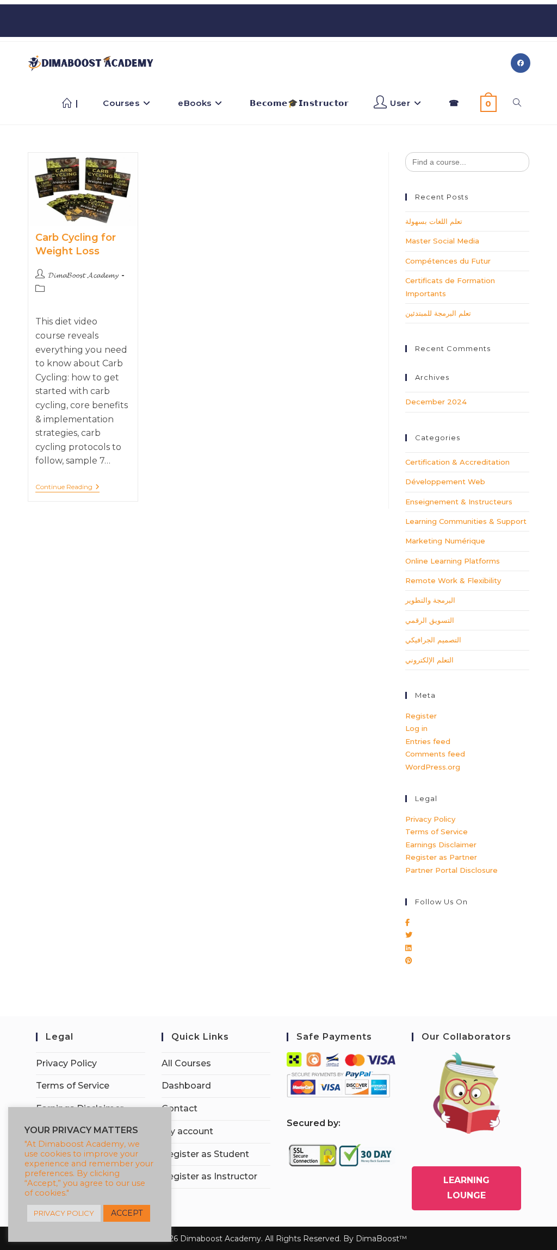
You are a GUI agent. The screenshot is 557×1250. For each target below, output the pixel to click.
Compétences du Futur (448, 261)
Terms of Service (436, 831)
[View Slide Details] (467, 1093)
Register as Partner (441, 857)
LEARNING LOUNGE (466, 1188)
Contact (179, 1108)
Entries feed (427, 741)
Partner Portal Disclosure (451, 870)
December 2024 (436, 401)
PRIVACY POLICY (64, 1213)
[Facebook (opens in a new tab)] (520, 63)
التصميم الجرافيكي (433, 639)
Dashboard (186, 1085)
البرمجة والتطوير (430, 600)
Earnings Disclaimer (440, 844)
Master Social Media (442, 240)
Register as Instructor (209, 1176)
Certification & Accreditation (457, 462)
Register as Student (205, 1154)
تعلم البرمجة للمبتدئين (438, 313)
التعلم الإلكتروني (429, 659)
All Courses (186, 1063)
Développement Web (445, 481)
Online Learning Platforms (452, 561)
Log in (416, 728)
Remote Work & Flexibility (453, 580)
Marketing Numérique (445, 540)
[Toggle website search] (517, 103)
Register (421, 715)
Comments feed (435, 753)
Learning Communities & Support (466, 521)
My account (187, 1131)
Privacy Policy (430, 819)
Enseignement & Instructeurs (458, 501)
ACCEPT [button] (127, 1213)
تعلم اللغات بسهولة (433, 221)
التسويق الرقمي (429, 620)
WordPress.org (432, 766)
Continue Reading (67, 487)
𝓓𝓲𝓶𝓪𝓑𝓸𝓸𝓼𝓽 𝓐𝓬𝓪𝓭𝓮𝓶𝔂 (83, 275)
